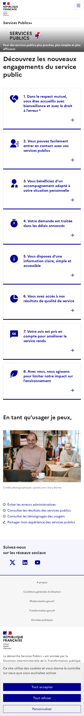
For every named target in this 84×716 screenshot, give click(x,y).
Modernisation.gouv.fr (42, 601)
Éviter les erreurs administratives (31, 504)
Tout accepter (42, 687)
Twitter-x (12, 562)
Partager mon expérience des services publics (41, 522)
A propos (42, 582)
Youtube (37, 562)
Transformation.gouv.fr (42, 610)
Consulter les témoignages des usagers (36, 516)
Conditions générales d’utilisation (42, 592)
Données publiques (42, 620)
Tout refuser (42, 698)
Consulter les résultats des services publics (39, 510)
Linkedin (25, 562)
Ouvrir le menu (78, 5)
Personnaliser (42, 709)
